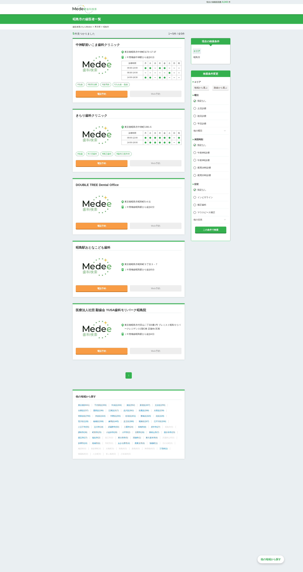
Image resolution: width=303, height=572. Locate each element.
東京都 (97, 27)
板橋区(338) (98, 421)
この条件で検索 (210, 229)
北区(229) (160, 416)
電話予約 (101, 94)
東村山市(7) (154, 432)
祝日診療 (201, 116)
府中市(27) (155, 427)
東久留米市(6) (152, 438)
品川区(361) (129, 410)
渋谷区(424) (100, 416)
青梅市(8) (142, 427)
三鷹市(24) (128, 427)
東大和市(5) (123, 438)
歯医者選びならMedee (82, 27)
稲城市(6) (96, 443)
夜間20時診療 (204, 175)
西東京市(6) (140, 443)
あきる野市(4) (124, 443)
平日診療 (201, 123)
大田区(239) (159, 410)
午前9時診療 (203, 160)
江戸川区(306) (160, 421)
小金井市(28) (111, 432)
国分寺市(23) (169, 432)
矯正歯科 (201, 205)
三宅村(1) (164, 448)
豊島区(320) (146, 416)
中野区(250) (115, 416)
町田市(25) (96, 432)
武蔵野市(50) (113, 427)
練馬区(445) (113, 421)
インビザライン (205, 197)
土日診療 (201, 108)
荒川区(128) (83, 421)
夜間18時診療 (204, 167)
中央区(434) (116, 405)
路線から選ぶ (220, 87)
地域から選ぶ (201, 87)
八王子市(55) (83, 427)
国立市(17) (82, 438)
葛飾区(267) (144, 421)
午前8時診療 (203, 152)
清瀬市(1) (137, 438)
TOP (293, 563)
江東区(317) (113, 410)
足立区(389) (129, 421)
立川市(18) (98, 427)
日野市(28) (139, 432)
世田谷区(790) (84, 416)
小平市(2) (126, 432)
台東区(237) (83, 410)
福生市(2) (96, 438)
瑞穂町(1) (154, 443)
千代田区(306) (100, 405)
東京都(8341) (83, 405)
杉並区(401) (130, 416)
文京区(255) (160, 405)
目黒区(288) (144, 410)
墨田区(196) (98, 410)
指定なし (201, 101)
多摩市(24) (82, 443)
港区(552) (131, 405)
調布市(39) (82, 432)
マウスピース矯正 (206, 212)
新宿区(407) (145, 405)
